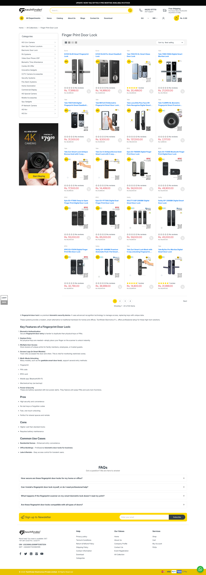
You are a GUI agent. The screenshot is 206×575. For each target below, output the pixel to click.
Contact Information (84, 551)
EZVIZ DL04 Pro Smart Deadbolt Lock (108, 55)
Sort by (161, 42)
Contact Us (118, 547)
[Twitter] (25, 554)
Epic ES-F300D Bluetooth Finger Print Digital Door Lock (171, 153)
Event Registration (121, 551)
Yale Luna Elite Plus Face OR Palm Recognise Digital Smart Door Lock (139, 104)
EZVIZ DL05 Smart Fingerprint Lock (76, 55)
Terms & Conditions (83, 540)
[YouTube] (41, 554)
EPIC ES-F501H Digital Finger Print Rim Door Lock (76, 250)
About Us (118, 540)
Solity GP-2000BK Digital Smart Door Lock (171, 202)
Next (185, 301)
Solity (129, 197)
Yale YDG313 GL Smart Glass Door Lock (138, 55)
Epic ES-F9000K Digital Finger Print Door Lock (139, 153)
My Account (157, 544)
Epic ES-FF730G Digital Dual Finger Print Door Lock (107, 202)
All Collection (119, 554)
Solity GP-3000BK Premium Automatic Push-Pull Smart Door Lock (107, 250)
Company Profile (120, 544)
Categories (80, 558)
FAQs (154, 547)
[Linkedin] (31, 554)
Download (80, 554)
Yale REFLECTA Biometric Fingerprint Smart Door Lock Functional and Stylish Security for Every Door (108, 104)
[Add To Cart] (89, 91)
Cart (154, 540)
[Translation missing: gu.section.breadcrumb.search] (130, 10)
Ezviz (66, 51)
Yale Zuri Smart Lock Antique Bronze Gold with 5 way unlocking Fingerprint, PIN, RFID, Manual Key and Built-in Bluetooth (76, 153)
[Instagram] (36, 554)
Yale (128, 51)
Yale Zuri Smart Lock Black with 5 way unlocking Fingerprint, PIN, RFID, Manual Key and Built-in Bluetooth (140, 250)
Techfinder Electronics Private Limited (41, 572)
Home (116, 536)
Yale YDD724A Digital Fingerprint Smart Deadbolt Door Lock (75, 104)
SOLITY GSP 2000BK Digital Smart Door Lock (138, 202)
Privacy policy (81, 536)
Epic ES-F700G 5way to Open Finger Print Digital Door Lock (76, 202)
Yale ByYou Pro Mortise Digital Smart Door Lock (170, 250)
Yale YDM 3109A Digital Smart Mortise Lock (170, 55)
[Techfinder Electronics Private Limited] (30, 10)
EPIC (128, 148)
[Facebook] (20, 554)
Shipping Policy (82, 547)
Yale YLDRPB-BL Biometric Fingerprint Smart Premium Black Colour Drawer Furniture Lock (170, 104)
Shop (154, 536)
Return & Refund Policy (85, 544)
